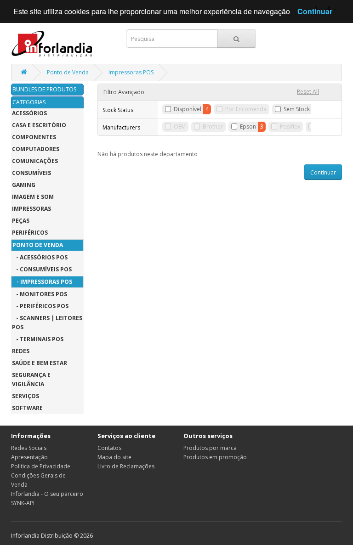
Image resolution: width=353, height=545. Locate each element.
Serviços (25, 396)
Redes (20, 351)
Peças (20, 221)
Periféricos (30, 232)
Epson (248, 126)
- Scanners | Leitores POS (47, 322)
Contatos (109, 448)
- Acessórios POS (40, 257)
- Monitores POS (39, 294)
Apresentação (29, 457)
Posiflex (290, 126)
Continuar (323, 172)
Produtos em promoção (215, 457)
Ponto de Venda (68, 72)
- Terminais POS (37, 339)
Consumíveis (31, 173)
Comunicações (35, 161)
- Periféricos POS (40, 306)
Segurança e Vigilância (31, 379)
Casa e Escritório (39, 125)
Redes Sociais (28, 448)
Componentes (34, 137)
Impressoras (31, 209)
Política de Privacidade (40, 466)
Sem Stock (297, 109)
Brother (213, 126)
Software (27, 408)
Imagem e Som (33, 197)
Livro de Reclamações (125, 466)
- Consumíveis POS (42, 269)
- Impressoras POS (42, 282)
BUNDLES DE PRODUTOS (44, 89)
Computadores (35, 149)
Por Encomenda (246, 109)
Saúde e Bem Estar (39, 363)
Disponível (187, 109)
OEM (180, 126)
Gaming (23, 185)
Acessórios (29, 113)
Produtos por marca (210, 448)
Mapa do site (114, 457)
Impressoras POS (131, 72)
